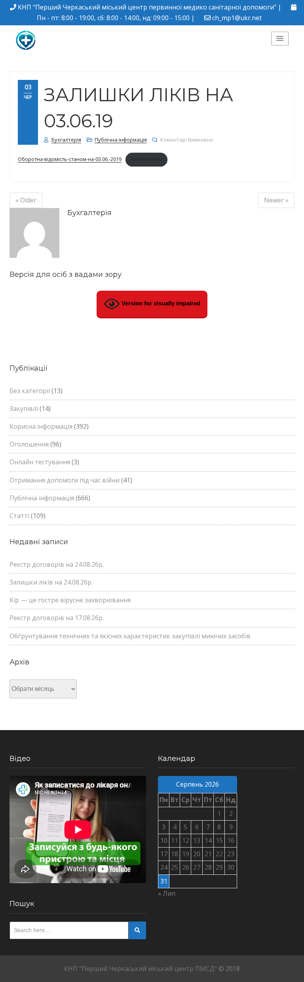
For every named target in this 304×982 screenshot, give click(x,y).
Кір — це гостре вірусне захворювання (70, 600)
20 (196, 854)
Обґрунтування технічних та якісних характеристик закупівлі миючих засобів (130, 636)
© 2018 (229, 968)
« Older (25, 200)
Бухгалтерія (66, 139)
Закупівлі (24, 408)
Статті (19, 515)
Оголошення (29, 444)
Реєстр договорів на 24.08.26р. (57, 564)
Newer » (276, 200)
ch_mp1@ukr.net (237, 17)
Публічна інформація (121, 139)
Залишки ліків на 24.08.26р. (51, 582)
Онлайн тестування (40, 462)
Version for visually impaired (160, 303)
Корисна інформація (41, 426)
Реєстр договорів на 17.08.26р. (57, 617)
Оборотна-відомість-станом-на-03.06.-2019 (70, 159)
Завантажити (146, 159)
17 (163, 854)
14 (208, 840)
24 (163, 867)
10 (163, 840)
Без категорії (30, 390)
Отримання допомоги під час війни (65, 480)
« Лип (166, 893)
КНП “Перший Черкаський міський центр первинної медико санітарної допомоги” (147, 7)
